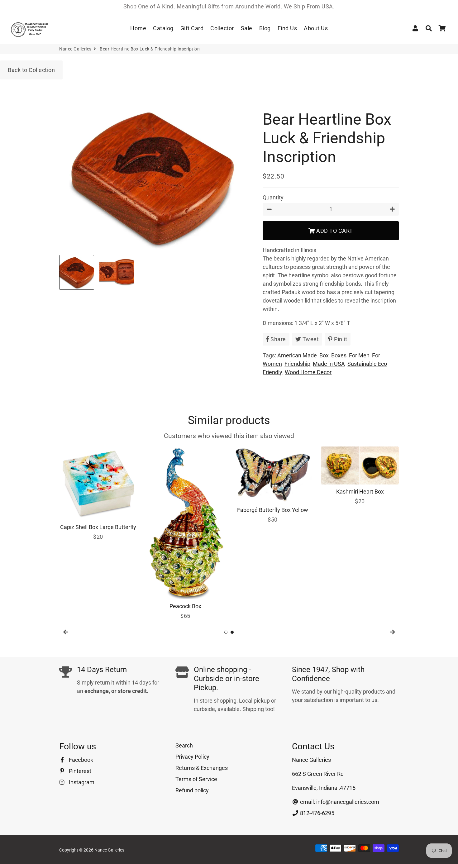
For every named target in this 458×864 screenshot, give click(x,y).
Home (138, 28)
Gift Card (192, 28)
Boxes (338, 355)
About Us (316, 28)
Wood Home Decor (308, 372)
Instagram (81, 782)
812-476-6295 (316, 813)
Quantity (273, 197)
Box (324, 355)
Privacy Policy (192, 756)
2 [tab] (232, 632)
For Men (359, 355)
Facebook (80, 760)
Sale (246, 28)
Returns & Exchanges (201, 768)
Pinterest (79, 771)
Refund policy (192, 790)
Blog (265, 28)
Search (184, 745)
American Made (297, 355)
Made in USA (329, 363)
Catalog (163, 28)
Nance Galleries (75, 48)
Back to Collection (31, 70)
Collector (222, 28)
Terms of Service (196, 779)
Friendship (297, 363)
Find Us (287, 28)
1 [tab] (225, 632)
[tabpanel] (98, 493)
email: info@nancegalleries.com (339, 802)
